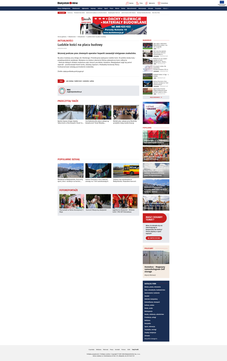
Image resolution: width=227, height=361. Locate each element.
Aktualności (81, 37)
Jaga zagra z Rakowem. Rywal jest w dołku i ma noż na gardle (160, 45)
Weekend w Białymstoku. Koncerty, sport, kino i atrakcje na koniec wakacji (70, 180)
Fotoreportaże (68, 190)
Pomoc (123, 349)
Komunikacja (164, 3)
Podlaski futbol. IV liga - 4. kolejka (161, 75)
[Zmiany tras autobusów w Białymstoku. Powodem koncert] (126, 170)
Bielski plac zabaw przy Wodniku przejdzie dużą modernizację (125, 122)
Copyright (114, 354)
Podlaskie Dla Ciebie (79, 12)
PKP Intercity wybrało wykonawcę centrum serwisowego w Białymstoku (159, 52)
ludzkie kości (78, 81)
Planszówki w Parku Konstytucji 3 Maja (71, 211)
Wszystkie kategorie (151, 339)
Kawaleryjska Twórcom (114, 12)
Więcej (165, 8)
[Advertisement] (98, 141)
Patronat (105, 349)
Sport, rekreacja (150, 326)
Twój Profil (135, 349)
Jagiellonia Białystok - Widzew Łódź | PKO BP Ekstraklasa (123, 211)
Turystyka (158, 8)
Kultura (100, 8)
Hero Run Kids (156, 12)
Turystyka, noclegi (150, 329)
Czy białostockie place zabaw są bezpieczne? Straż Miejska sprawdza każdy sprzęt (97, 122)
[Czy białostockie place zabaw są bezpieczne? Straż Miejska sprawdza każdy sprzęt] (98, 112)
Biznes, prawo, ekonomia (153, 287)
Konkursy (70, 12)
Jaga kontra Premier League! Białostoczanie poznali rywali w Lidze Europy (160, 90)
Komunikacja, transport (152, 302)
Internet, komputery (151, 299)
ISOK (128, 349)
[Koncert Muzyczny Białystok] (98, 201)
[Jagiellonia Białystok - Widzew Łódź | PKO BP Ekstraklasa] (125, 201)
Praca (111, 8)
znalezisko (86, 81)
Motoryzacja (142, 8)
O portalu (91, 349)
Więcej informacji (150, 275)
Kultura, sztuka (149, 305)
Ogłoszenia (152, 3)
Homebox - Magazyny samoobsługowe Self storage (155, 269)
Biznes (117, 8)
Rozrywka (148, 323)
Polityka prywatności (93, 354)
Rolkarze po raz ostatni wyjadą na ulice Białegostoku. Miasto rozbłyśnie (160, 60)
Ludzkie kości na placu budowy (96, 37)
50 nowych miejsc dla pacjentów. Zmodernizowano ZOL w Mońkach (160, 67)
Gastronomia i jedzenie (152, 293)
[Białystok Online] (68, 3)
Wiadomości (76, 8)
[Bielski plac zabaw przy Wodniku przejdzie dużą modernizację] (126, 112)
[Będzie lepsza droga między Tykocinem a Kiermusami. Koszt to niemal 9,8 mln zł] (71, 112)
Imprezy (131, 3)
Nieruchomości (131, 8)
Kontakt (117, 349)
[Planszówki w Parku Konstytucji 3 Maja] (71, 201)
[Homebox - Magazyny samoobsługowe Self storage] (156, 257)
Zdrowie (150, 8)
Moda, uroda (149, 308)
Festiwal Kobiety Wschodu (144, 12)
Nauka (123, 8)
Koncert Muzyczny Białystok (96, 210)
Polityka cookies (105, 354)
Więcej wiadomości (155, 97)
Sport (106, 8)
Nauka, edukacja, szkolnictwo (154, 314)
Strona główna (62, 37)
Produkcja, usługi (150, 317)
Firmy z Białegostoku (64, 8)
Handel (147, 296)
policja (92, 81)
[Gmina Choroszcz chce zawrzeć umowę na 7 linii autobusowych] (98, 170)
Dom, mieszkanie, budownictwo (155, 290)
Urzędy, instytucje (150, 332)
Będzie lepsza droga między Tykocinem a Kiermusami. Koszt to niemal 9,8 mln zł (70, 122)
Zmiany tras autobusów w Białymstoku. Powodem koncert (124, 180)
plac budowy (69, 81)
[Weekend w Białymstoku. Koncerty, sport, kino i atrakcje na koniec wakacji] (71, 170)
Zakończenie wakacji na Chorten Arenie (96, 12)
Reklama (147, 320)
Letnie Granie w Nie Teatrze (128, 12)
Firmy (141, 3)
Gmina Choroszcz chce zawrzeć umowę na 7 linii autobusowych (96, 180)
